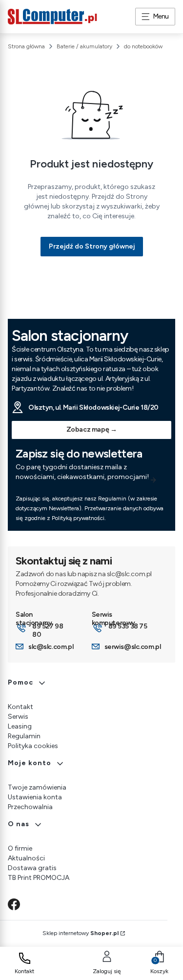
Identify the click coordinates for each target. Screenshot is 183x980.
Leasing (20, 726)
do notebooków (143, 46)
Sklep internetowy (80, 933)
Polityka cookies (33, 746)
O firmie (20, 848)
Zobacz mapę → (91, 429)
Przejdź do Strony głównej (92, 246)
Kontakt (20, 707)
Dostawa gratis (32, 868)
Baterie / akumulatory (84, 46)
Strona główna (26, 46)
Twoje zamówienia (37, 787)
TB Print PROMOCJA (38, 878)
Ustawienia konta (35, 797)
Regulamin (24, 736)
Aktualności (26, 858)
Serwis (18, 716)
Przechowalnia (30, 807)
